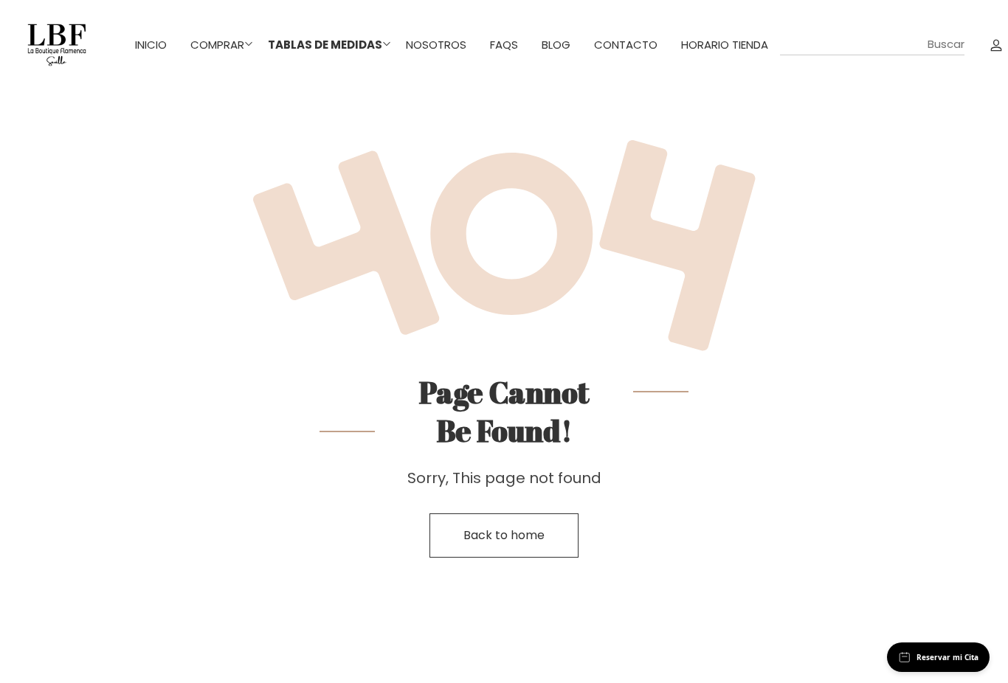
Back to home (504, 535)
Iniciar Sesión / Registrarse (996, 44)
